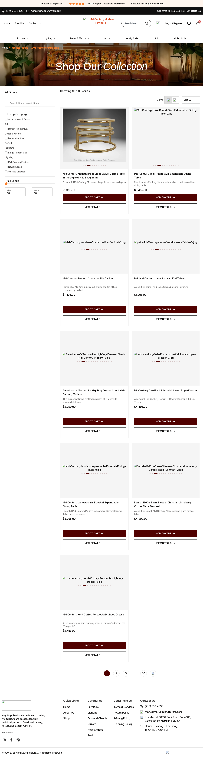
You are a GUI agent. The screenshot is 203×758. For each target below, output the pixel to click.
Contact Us (35, 23)
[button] (83, 165)
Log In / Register (173, 23)
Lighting (48, 38)
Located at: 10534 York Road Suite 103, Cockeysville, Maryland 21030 (168, 719)
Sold (156, 38)
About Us (19, 23)
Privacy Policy (122, 718)
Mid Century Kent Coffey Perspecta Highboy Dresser (94, 614)
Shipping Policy (123, 724)
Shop (66, 718)
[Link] (25, 740)
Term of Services (124, 707)
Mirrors (92, 724)
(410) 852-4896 (14, 10)
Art (105, 38)
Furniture (21, 38)
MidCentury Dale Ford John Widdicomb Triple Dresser (165, 390)
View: (160, 100)
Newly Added (132, 38)
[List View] (175, 100)
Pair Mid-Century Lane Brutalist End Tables (159, 278)
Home (7, 23)
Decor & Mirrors (78, 38)
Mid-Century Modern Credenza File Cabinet (88, 278)
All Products (180, 38)
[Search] (146, 23)
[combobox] (134, 23)
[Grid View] (168, 100)
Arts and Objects (97, 718)
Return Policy (121, 712)
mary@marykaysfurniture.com (46, 10)
